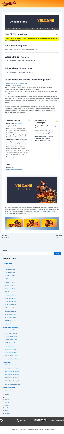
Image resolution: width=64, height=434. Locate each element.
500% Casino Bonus (10, 324)
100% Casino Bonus (10, 311)
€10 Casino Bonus (10, 269)
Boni (9, 29)
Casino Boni (35, 211)
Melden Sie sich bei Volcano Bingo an (16, 83)
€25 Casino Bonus (10, 279)
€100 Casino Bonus (10, 292)
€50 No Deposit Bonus (11, 352)
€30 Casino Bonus (10, 282)
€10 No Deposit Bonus (11, 336)
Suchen (5, 250)
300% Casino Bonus (10, 317)
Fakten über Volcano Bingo (48, 29)
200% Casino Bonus (10, 314)
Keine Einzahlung (18, 29)
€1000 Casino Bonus (10, 308)
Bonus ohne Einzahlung (11, 327)
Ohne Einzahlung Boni (46, 211)
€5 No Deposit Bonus (11, 330)
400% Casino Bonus (10, 321)
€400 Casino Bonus (10, 301)
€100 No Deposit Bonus (11, 356)
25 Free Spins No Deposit (12, 374)
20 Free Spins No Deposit (12, 371)
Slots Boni (7, 390)
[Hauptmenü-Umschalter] (60, 3)
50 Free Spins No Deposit (12, 381)
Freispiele (27, 29)
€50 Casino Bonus (10, 288)
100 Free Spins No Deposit (12, 384)
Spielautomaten (9, 387)
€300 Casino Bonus (10, 298)
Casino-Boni (7, 263)
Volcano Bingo (18, 123)
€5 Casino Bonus (9, 266)
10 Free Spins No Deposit (12, 365)
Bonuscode (35, 29)
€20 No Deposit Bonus (11, 343)
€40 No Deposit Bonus (11, 349)
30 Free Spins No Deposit (12, 378)
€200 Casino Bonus (10, 295)
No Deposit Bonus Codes (12, 359)
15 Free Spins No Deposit (12, 368)
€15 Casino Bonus (10, 272)
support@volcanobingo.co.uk (14, 169)
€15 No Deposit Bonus (11, 339)
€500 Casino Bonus (10, 304)
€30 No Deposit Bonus (11, 346)
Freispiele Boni (9, 213)
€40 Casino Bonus (10, 285)
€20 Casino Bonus (10, 275)
